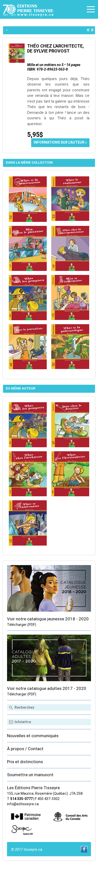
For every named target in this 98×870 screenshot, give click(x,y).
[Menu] (91, 9)
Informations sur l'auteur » (60, 142)
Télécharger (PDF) (21, 625)
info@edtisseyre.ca (23, 804)
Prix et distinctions (25, 761)
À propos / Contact (25, 748)
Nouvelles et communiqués (33, 735)
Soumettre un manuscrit (30, 774)
